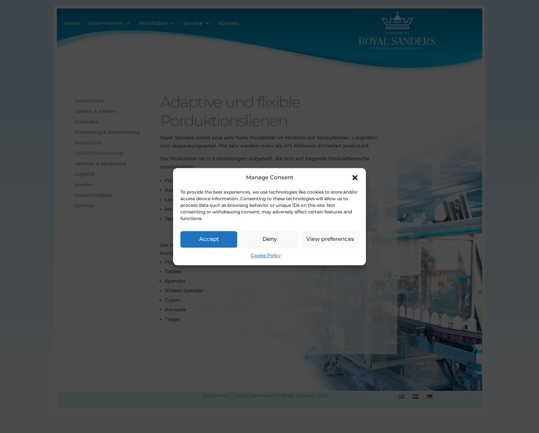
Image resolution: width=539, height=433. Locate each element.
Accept (209, 239)
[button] (355, 177)
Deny (270, 239)
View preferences (330, 239)
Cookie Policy (266, 255)
